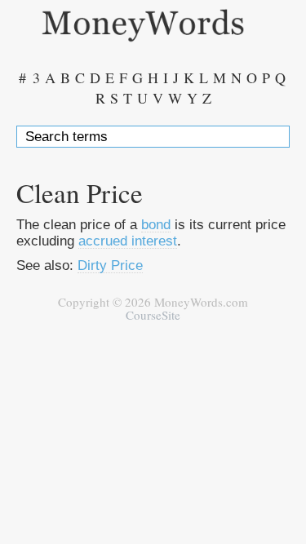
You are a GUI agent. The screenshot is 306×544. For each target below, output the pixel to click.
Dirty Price (110, 265)
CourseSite (153, 315)
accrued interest (127, 240)
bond (156, 224)
